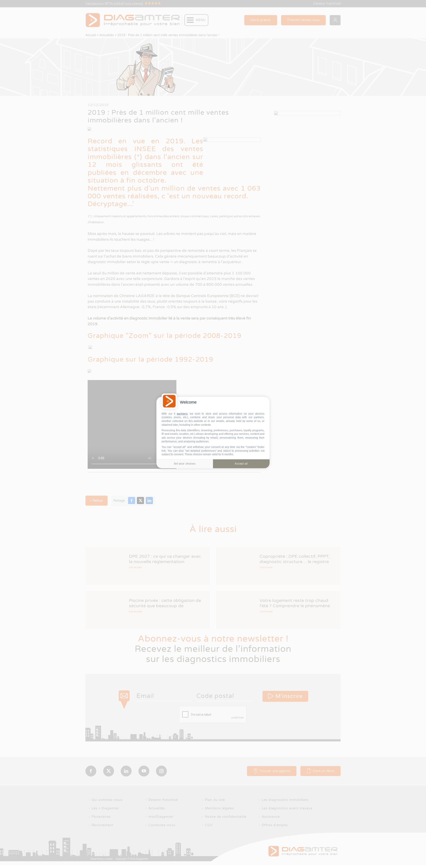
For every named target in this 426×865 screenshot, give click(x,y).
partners (182, 413)
